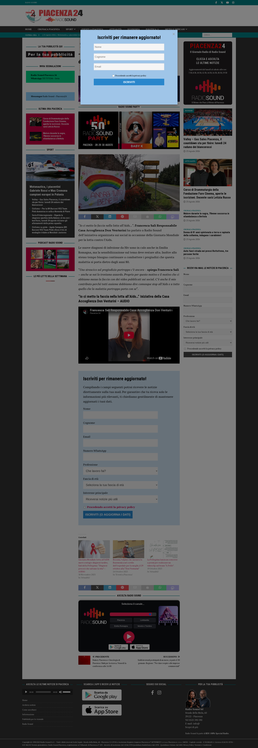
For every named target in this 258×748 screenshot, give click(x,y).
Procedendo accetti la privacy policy (130, 75)
